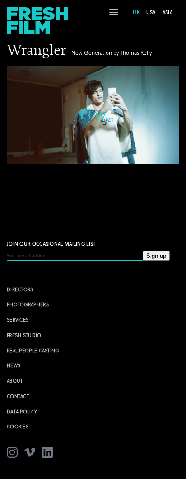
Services (17, 320)
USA (151, 12)
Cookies (17, 426)
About (15, 381)
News (13, 365)
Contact (18, 396)
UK (136, 12)
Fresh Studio (24, 335)
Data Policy (22, 411)
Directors (20, 289)
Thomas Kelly (136, 53)
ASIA (167, 12)
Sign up (156, 255)
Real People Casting (33, 350)
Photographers (28, 304)
